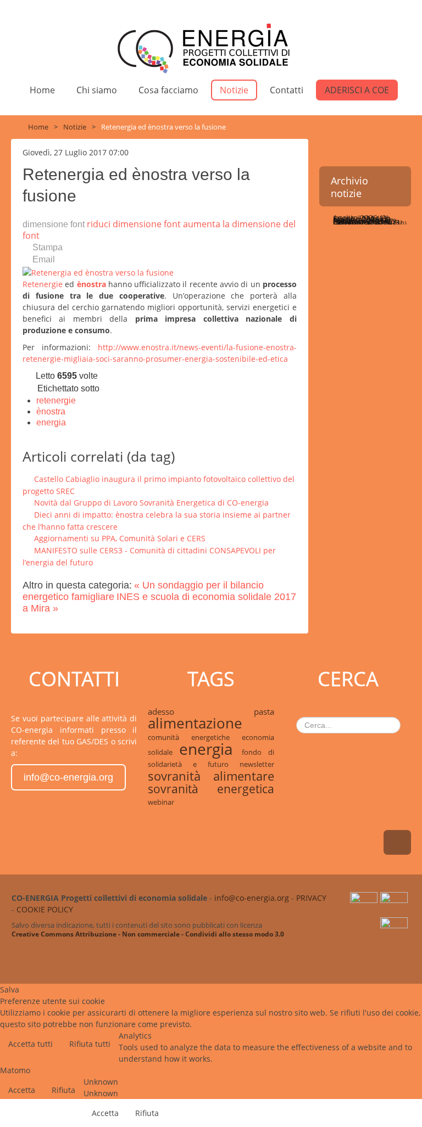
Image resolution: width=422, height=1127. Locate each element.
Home (42, 90)
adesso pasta (211, 711)
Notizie (234, 90)
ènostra (92, 284)
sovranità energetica (211, 789)
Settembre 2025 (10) (369, 223)
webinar (161, 802)
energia (51, 422)
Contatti (286, 90)
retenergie (56, 400)
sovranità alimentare (211, 776)
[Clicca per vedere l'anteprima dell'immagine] (98, 271)
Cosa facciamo (168, 90)
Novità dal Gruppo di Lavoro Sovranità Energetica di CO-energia (151, 502)
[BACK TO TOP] (397, 842)
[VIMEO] (395, 904)
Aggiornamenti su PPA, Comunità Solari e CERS (120, 538)
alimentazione (195, 723)
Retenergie (43, 284)
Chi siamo (96, 90)
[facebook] (395, 928)
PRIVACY (311, 898)
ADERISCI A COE (357, 90)
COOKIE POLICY (44, 909)
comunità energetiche (194, 737)
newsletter (257, 764)
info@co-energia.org (68, 777)
